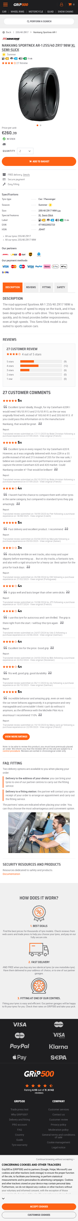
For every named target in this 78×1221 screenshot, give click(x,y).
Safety (61, 287)
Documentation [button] (11, 874)
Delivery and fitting (19, 1119)
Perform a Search (41, 21)
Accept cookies (39, 1206)
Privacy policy (58, 1124)
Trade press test (19, 1109)
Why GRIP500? (19, 1114)
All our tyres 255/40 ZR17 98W (20, 239)
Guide (19, 1139)
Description (12, 287)
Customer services (58, 1109)
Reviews (31, 287)
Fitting (46, 287)
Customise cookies (39, 1215)
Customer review (58, 1119)
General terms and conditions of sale (58, 1136)
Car (4, 11)
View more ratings (16, 736)
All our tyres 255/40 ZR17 (18, 236)
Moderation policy (58, 1129)
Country (19, 1134)
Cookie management (58, 1142)
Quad (50, 11)
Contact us (58, 1114)
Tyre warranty (19, 1145)
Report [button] (6, 429)
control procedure (11, 750)
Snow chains (65, 11)
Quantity (9, 151)
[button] (50, 435)
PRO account (19, 1124)
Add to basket (40, 161)
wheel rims (17, 11)
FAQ (19, 1129)
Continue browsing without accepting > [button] (55, 1159)
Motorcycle (36, 11)
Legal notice (58, 1147)
